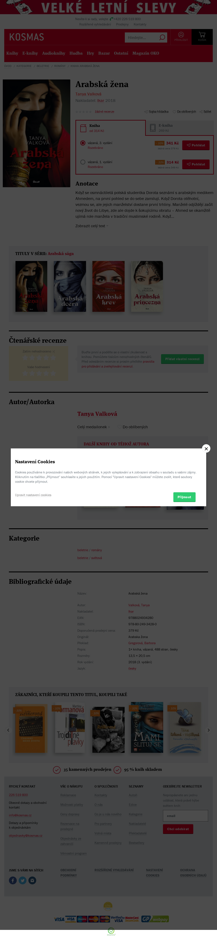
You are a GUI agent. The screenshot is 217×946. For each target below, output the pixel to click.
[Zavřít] (206, 448)
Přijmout (184, 497)
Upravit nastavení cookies (33, 495)
